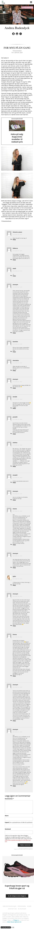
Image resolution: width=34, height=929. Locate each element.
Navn (6, 815)
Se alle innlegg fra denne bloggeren (17, 896)
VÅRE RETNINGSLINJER (9, 906)
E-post (18, 822)
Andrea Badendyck (17, 28)
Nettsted (8, 829)
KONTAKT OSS (12, 909)
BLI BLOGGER (22, 909)
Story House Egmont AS (14, 922)
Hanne (15, 509)
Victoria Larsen (17, 232)
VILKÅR (29, 906)
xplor (14, 576)
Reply (14, 239)
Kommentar (9, 799)
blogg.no (16, 920)
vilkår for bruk (26, 849)
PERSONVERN (22, 906)
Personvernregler (20, 849)
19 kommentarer (17, 51)
